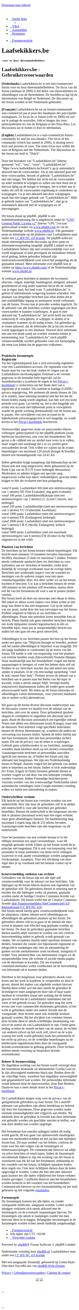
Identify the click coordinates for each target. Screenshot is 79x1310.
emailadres (42, 1190)
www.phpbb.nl (44, 230)
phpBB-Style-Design (51, 1266)
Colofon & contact (58, 1272)
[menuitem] (14, 26)
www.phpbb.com (44, 227)
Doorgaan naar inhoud (16, 5)
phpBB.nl (43, 1251)
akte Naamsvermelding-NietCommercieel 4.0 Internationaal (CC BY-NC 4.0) (35, 905)
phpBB (22, 1244)
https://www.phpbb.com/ (31, 267)
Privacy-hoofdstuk (30, 422)
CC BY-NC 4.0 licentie (30, 238)
